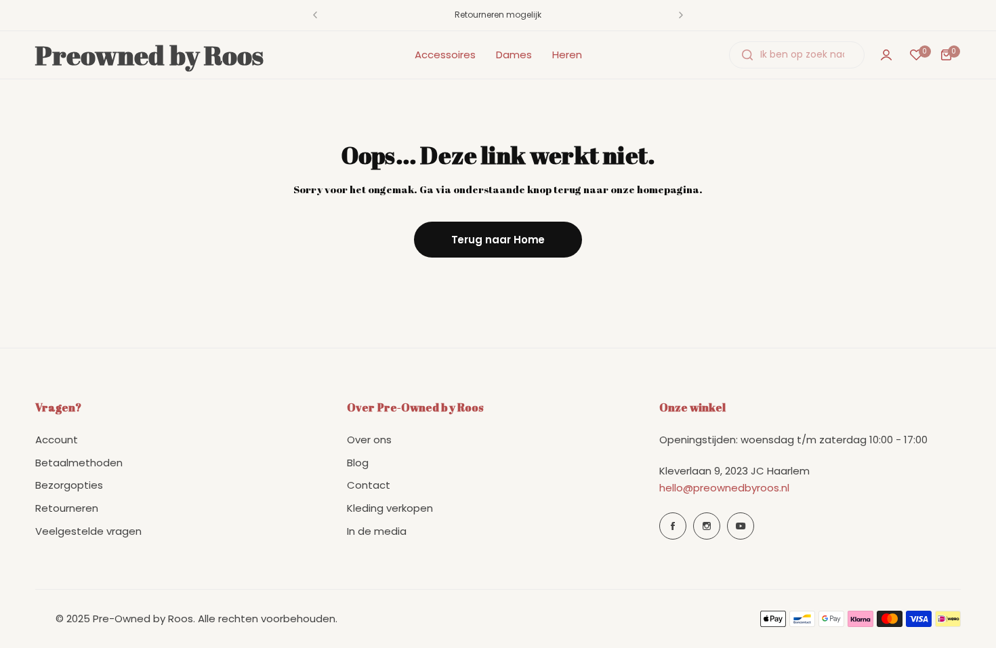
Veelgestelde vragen (88, 531)
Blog (358, 462)
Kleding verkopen (390, 509)
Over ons (369, 440)
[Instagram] (706, 526)
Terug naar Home (498, 239)
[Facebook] (672, 526)
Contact (368, 486)
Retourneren (66, 509)
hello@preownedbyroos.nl (724, 488)
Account (56, 440)
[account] (886, 55)
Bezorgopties (69, 486)
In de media (377, 531)
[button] (315, 15)
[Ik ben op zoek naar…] (747, 54)
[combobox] (797, 54)
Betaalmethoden (79, 462)
